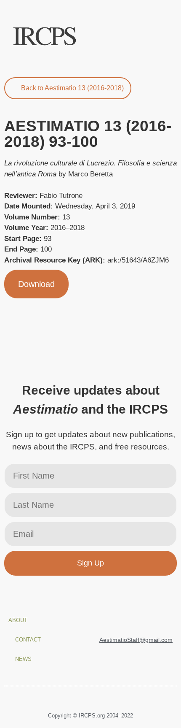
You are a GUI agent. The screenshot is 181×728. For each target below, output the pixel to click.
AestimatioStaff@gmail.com (136, 639)
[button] (167, 36)
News (23, 659)
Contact (28, 639)
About (17, 620)
